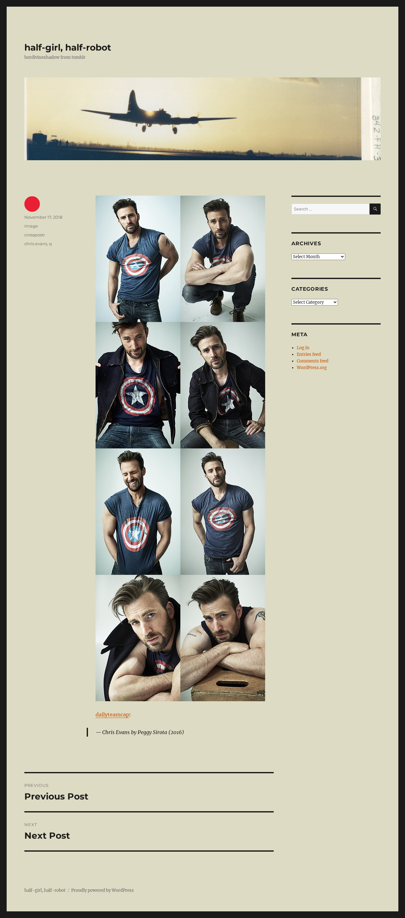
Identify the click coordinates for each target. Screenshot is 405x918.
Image (31, 225)
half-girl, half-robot (67, 47)
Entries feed (309, 354)
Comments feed (312, 361)
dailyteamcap (112, 714)
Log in (303, 347)
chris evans (35, 243)
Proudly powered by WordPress (102, 890)
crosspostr (34, 234)
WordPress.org (312, 367)
